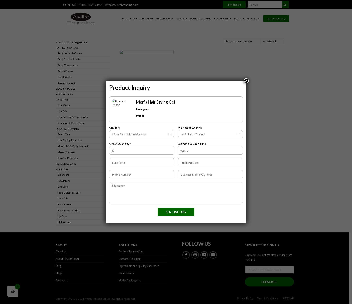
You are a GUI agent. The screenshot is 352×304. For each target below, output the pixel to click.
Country (114, 127)
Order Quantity (120, 143)
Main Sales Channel (190, 127)
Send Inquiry (176, 212)
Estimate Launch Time (192, 143)
